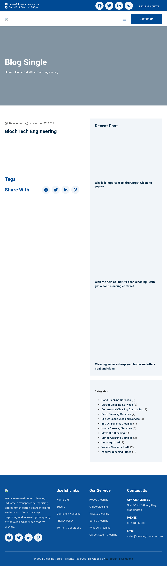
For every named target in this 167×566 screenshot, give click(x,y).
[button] (124, 19)
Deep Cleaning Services (116, 414)
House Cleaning (98, 500)
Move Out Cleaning (113, 433)
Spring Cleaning (98, 521)
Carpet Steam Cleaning (103, 535)
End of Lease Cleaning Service (120, 418)
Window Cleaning (100, 528)
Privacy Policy (65, 521)
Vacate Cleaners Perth (115, 447)
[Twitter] (109, 6)
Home (9, 72)
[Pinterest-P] (129, 6)
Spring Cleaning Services (117, 437)
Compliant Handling (69, 514)
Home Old (21, 72)
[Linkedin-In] (119, 6)
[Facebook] (99, 6)
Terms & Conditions (69, 528)
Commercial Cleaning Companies (122, 409)
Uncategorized (110, 442)
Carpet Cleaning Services (117, 404)
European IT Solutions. (119, 558)
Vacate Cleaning (99, 514)
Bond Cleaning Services (116, 400)
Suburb (61, 507)
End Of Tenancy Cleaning (117, 423)
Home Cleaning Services (116, 428)
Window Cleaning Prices (116, 452)
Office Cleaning (98, 507)
